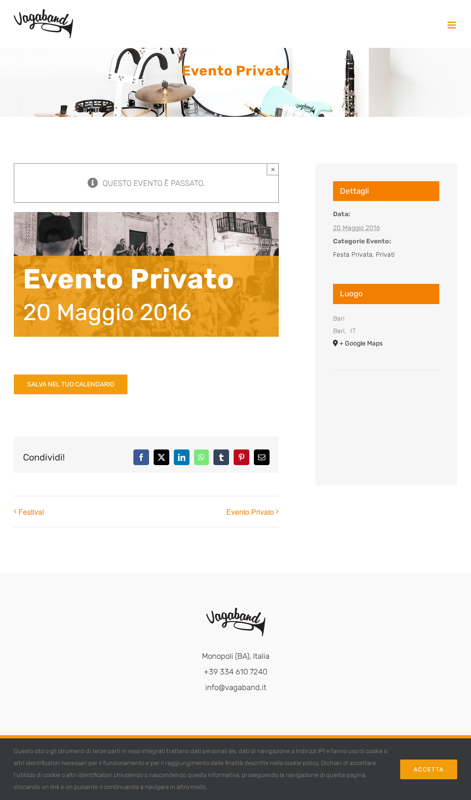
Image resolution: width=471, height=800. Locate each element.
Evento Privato (250, 511)
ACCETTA (429, 769)
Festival (31, 511)
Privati (385, 255)
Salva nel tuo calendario (70, 384)
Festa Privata (353, 255)
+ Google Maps (361, 343)
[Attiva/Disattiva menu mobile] (452, 25)
